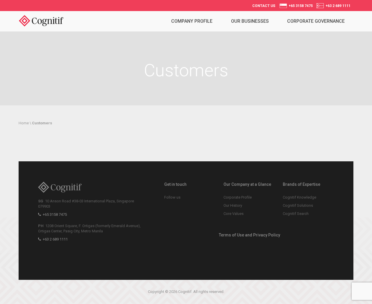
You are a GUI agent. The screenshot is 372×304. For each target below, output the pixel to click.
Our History (232, 205)
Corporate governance (316, 21)
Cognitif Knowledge (299, 197)
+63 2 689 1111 (337, 6)
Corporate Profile (237, 197)
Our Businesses (250, 21)
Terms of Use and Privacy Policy (249, 235)
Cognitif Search (296, 213)
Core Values (233, 213)
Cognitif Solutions (298, 205)
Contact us (263, 6)
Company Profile (191, 21)
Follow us (172, 197)
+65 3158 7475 (300, 6)
